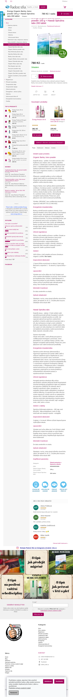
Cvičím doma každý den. (12, 229)
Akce (7, 23)
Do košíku (66, 14)
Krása (9, 30)
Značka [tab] (53, 148)
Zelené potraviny (10, 89)
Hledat (43, 7)
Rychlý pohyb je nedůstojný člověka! (15, 256)
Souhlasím (59, 681)
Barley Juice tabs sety (14, 56)
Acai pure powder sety (14, 68)
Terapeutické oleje (11, 84)
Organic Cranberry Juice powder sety (17, 76)
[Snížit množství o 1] (38, 77)
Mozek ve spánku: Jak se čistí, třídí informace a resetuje (15, 191)
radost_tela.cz (45, 664)
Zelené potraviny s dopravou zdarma (18, 44)
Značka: (37, 28)
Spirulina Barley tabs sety (15, 54)
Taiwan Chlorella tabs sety (15, 61)
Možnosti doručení (55, 71)
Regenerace (9, 79)
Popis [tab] (33, 148)
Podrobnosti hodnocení (53, 26)
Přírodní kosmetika (11, 82)
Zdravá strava (12, 32)
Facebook (44, 662)
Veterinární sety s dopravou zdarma (18, 39)
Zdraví (10, 27)
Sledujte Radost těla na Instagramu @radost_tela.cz (38, 548)
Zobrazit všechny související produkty (49, 142)
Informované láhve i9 (12, 96)
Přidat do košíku (47, 76)
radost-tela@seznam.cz (47, 656)
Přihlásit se (38, 614)
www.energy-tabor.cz (16, 214)
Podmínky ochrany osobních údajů (20, 688)
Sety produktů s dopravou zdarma (17, 42)
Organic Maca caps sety (15, 63)
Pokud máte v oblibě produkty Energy (16, 207)
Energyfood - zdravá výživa (13, 91)
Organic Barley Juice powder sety (17, 59)
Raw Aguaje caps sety (14, 66)
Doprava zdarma (12, 25)
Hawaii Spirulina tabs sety (15, 47)
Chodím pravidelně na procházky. (14, 240)
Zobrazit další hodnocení (60, 543)
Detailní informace (36, 86)
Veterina (10, 35)
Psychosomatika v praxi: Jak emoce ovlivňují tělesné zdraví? (15, 180)
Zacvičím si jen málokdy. (12, 252)
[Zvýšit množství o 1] (38, 75)
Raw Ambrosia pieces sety (15, 51)
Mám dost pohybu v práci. (12, 249)
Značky (8, 101)
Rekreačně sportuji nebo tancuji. (14, 236)
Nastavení (13, 692)
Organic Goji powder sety (15, 71)
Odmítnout (48, 681)
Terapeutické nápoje (11, 86)
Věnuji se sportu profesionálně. (14, 226)
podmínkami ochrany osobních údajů (51, 610)
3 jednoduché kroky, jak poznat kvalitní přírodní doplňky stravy (16, 170)
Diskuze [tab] (47, 148)
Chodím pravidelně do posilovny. (14, 233)
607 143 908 (44, 659)
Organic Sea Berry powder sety (17, 73)
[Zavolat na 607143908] (7, 1)
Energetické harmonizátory (13, 98)
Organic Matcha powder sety (16, 49)
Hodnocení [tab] (40, 148)
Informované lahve (13, 37)
